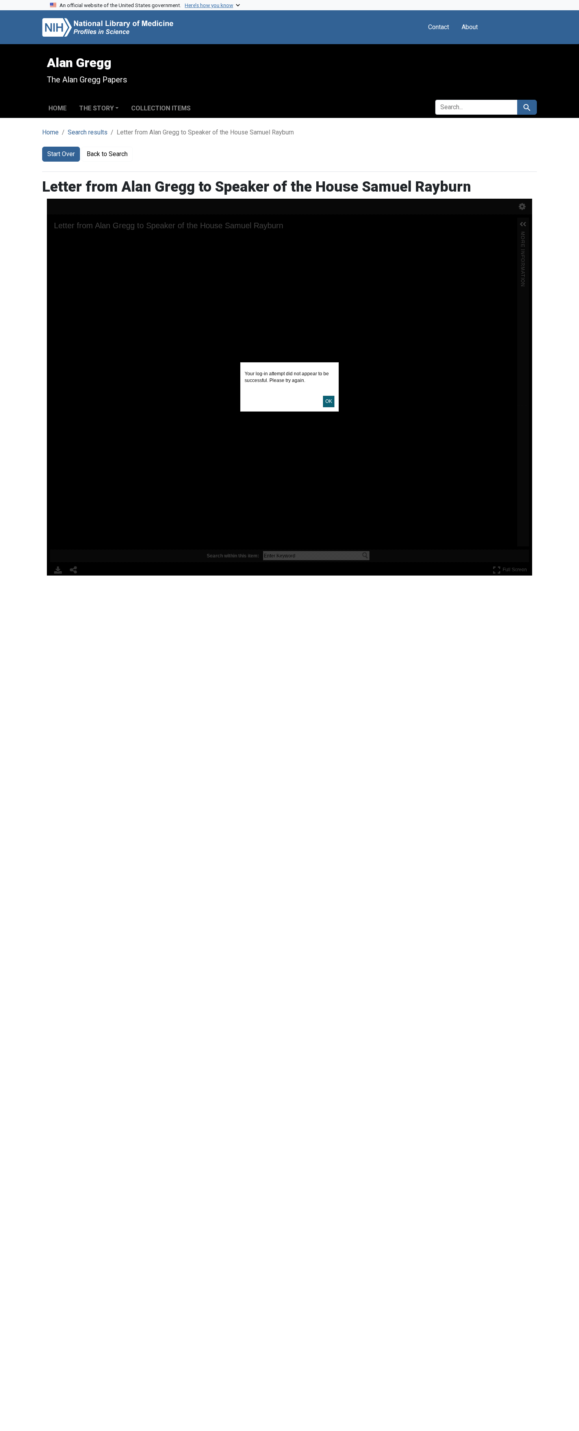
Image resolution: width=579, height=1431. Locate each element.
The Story (96, 108)
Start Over (61, 154)
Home (57, 108)
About (470, 27)
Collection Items (161, 108)
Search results (88, 132)
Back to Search (107, 154)
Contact (438, 27)
